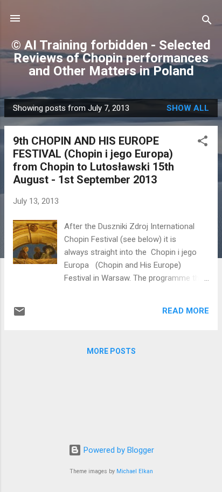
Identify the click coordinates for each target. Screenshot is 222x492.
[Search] (206, 21)
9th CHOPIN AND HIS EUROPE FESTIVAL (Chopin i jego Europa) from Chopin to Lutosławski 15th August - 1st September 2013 (93, 160)
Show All (187, 108)
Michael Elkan (134, 471)
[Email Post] (19, 315)
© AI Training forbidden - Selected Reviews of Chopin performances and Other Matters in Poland (111, 58)
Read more (185, 311)
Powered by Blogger (117, 450)
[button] (202, 142)
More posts (111, 351)
